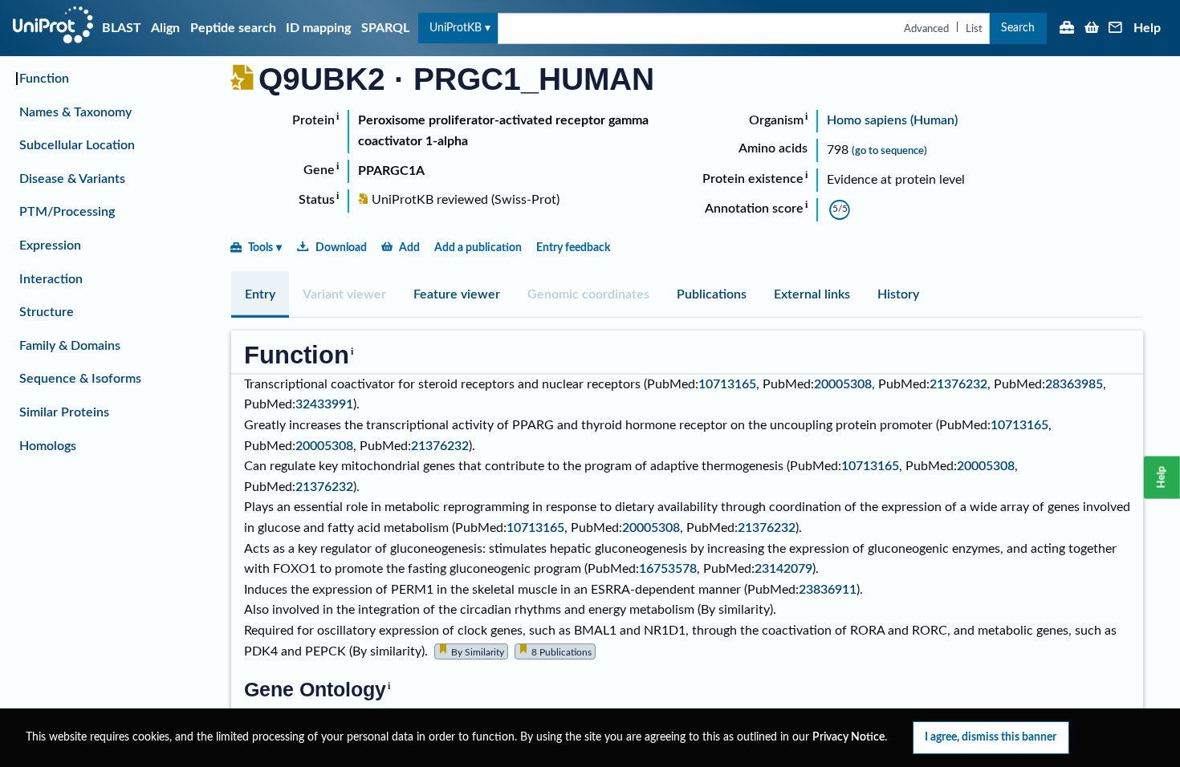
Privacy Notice (848, 737)
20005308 (843, 384)
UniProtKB (455, 28)
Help (1147, 28)
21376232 (958, 384)
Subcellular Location (77, 145)
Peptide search (233, 28)
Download (341, 247)
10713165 (727, 384)
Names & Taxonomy (75, 112)
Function (44, 78)
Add (409, 247)
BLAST (121, 28)
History (898, 294)
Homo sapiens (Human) (892, 120)
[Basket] (1091, 29)
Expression (50, 245)
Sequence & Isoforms (80, 378)
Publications (712, 294)
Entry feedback (573, 247)
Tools (260, 247)
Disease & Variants (72, 178)
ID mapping (318, 28)
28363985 (1074, 384)
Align (165, 28)
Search (1018, 28)
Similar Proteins (64, 412)
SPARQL (385, 28)
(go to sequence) (889, 151)
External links (812, 294)
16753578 (668, 568)
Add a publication (478, 247)
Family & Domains (69, 345)
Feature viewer (456, 294)
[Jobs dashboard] (1067, 29)
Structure (46, 312)
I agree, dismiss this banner (990, 737)
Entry (260, 294)
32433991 (324, 404)
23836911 (828, 589)
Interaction (51, 279)
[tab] (260, 294)
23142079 (783, 568)
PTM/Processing (67, 211)
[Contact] (1116, 29)
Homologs (47, 446)
